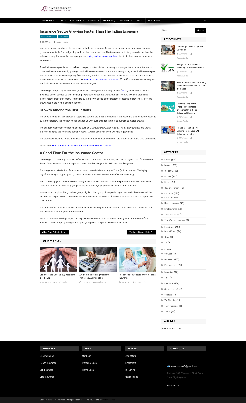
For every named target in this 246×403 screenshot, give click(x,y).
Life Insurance (170, 209)
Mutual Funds (170, 231)
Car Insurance (170, 197)
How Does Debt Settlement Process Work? (56, 232)
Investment (75, 20)
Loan (61, 20)
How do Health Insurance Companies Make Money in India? (81, 145)
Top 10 (139, 20)
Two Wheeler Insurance (174, 220)
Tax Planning (109, 20)
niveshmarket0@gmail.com (184, 366)
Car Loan (168, 254)
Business (124, 20)
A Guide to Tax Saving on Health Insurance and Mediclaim (94, 276)
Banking (168, 160)
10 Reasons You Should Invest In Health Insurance (137, 276)
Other (167, 237)
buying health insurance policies (102, 56)
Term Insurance (171, 306)
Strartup (168, 295)
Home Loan (169, 259)
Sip (165, 243)
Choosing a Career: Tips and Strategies (190, 48)
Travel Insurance (171, 214)
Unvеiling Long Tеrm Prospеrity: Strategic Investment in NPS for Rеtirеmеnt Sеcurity (187, 108)
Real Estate (169, 283)
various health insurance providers (101, 79)
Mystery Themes (108, 400)
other (166, 278)
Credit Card (169, 171)
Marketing (169, 272)
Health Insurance (48, 37)
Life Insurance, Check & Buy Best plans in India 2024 (57, 276)
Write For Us (173, 385)
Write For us (154, 20)
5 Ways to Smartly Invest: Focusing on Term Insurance (190, 66)
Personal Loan (170, 265)
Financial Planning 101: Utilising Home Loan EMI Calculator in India (188, 131)
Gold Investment (171, 188)
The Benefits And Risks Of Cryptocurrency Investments (142, 232)
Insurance (47, 20)
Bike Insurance (47, 376)
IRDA (124, 90)
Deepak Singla (62, 42)
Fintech (167, 182)
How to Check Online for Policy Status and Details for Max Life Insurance (191, 85)
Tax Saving (130, 370)
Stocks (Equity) (171, 289)
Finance (92, 20)
